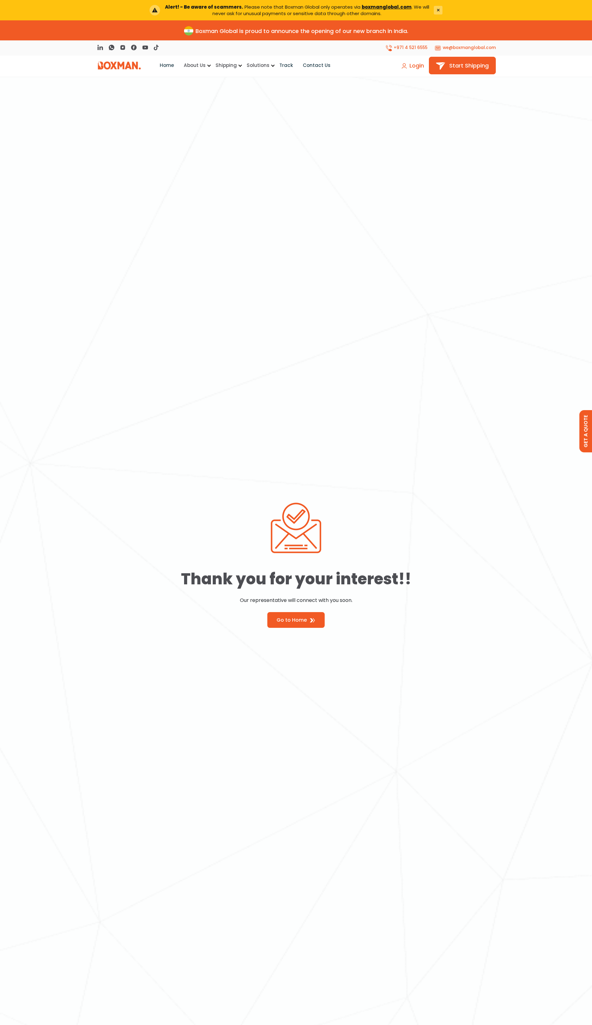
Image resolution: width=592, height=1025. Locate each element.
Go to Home (292, 620)
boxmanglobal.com (387, 7)
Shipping (226, 65)
